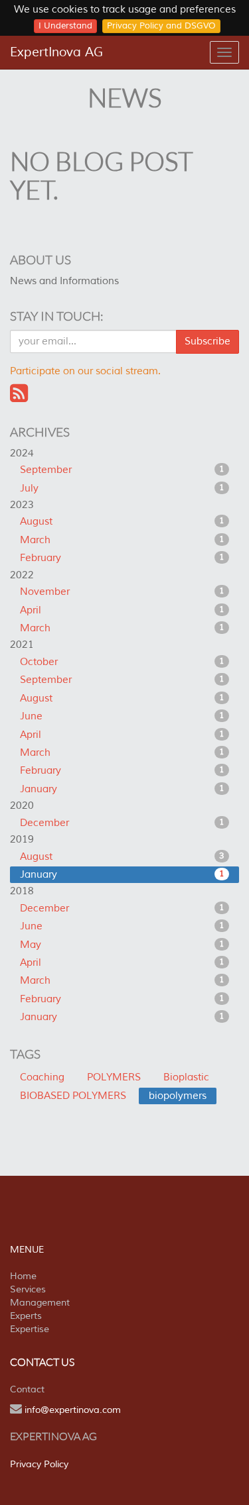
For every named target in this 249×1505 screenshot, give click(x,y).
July (122, 488)
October (122, 662)
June (122, 716)
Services (28, 1289)
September (122, 470)
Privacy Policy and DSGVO (161, 26)
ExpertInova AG (56, 52)
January (122, 789)
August (122, 521)
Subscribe (207, 341)
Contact (27, 1389)
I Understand (65, 26)
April (122, 610)
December (122, 823)
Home (23, 1276)
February (122, 558)
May (122, 945)
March (122, 540)
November (122, 592)
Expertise (29, 1329)
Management (40, 1302)
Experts (26, 1316)
